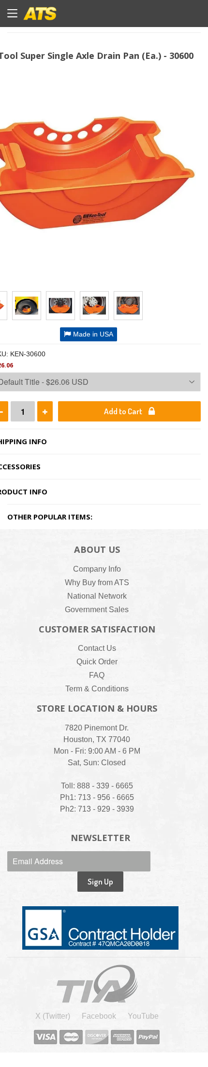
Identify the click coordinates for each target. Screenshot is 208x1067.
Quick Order (97, 662)
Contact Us (97, 648)
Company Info (97, 569)
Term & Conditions (97, 689)
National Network (97, 596)
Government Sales (97, 609)
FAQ (96, 675)
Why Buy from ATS (97, 582)
